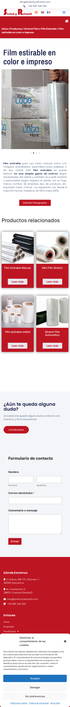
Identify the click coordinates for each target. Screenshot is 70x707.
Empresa (9, 626)
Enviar (15, 541)
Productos (16, 28)
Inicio (5, 28)
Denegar (35, 687)
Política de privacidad (39, 703)
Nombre (12, 485)
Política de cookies (18, 703)
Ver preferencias (35, 696)
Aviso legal (55, 703)
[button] (65, 641)
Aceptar (35, 678)
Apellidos (41, 485)
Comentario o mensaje (22, 510)
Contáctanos (16, 429)
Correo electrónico (21, 493)
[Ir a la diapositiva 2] (33, 152)
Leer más (18, 281)
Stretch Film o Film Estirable (40, 28)
